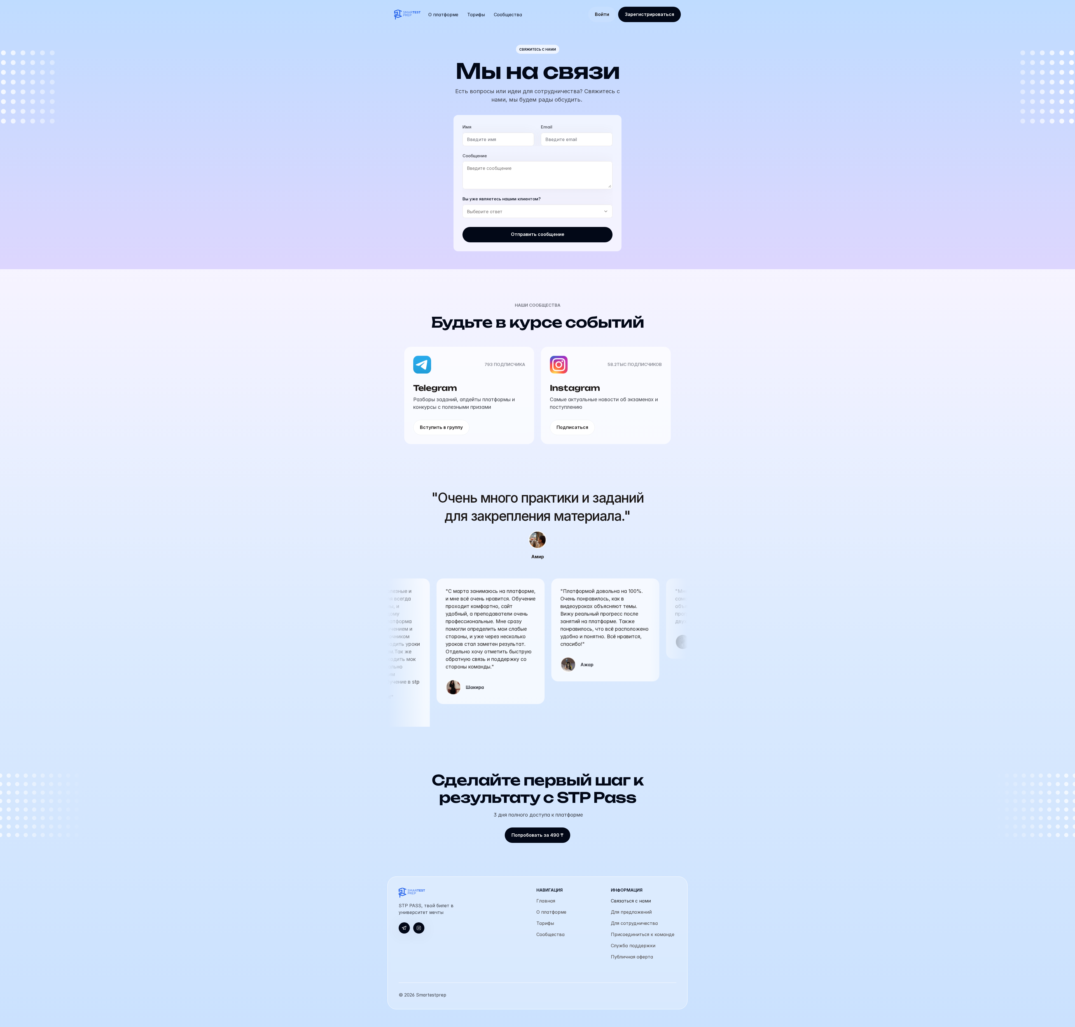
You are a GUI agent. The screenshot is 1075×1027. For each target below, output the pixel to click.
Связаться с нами (631, 900)
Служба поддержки (633, 945)
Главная (545, 900)
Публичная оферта (632, 956)
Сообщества (550, 934)
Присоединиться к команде (642, 934)
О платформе (551, 912)
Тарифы (545, 923)
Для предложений (631, 912)
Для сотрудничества (634, 923)
